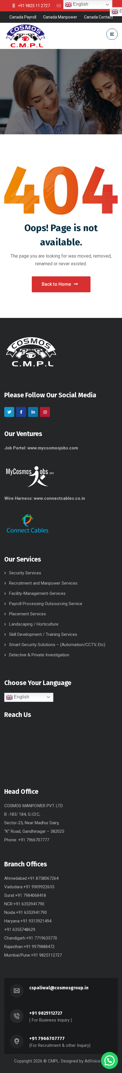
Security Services (25, 572)
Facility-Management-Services (37, 593)
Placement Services (27, 613)
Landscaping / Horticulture (33, 624)
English (21, 696)
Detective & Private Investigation (39, 654)
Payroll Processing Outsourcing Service (45, 603)
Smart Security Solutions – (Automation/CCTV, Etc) (57, 644)
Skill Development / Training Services (43, 634)
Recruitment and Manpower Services (43, 583)
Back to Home (56, 284)
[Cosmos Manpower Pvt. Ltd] (25, 36)
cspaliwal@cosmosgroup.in (59, 987)
